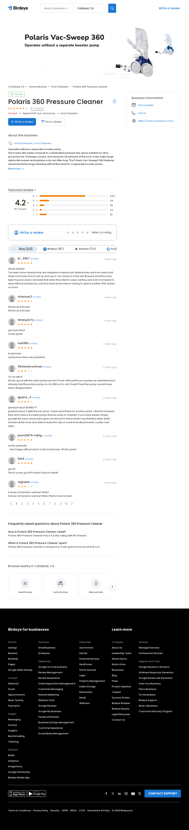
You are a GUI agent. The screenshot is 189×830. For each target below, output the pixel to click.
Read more (14, 168)
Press (115, 681)
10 (66, 504)
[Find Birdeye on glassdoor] (140, 793)
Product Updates (121, 686)
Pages (11, 664)
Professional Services (151, 653)
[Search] (112, 8)
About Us (117, 647)
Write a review (169, 8)
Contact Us (118, 719)
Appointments (16, 694)
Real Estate (85, 692)
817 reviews (37, 108)
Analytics (13, 760)
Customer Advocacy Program (155, 711)
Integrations (15, 766)
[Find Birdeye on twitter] (112, 793)
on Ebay (34, 258)
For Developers (147, 694)
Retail (82, 697)
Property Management (92, 681)
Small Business (47, 647)
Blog (114, 675)
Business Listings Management (56, 722)
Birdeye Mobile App (19, 777)
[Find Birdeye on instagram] (126, 793)
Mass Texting (15, 700)
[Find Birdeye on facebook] (106, 793)
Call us (142, 113)
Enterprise (44, 653)
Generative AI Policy (98, 810)
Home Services (38, 86)
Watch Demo (119, 658)
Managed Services (149, 647)
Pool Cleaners (59, 86)
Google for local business (52, 666)
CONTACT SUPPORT (162, 793)
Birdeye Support (148, 700)
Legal (82, 675)
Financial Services (89, 658)
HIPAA (73, 810)
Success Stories (121, 697)
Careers (116, 692)
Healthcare (85, 664)
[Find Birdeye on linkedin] (119, 793)
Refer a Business (148, 705)
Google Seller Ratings (20, 669)
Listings (12, 647)
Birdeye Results (120, 708)
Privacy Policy (40, 810)
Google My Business (49, 711)
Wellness (84, 703)
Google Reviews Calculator (154, 666)
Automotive (86, 647)
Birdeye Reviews (121, 703)
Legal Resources (121, 714)
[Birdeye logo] (18, 8)
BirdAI (11, 755)
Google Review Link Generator (156, 678)
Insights (12, 730)
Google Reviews (47, 705)
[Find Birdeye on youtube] (133, 793)
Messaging (14, 719)
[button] (71, 503)
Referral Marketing (48, 694)
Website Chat (46, 700)
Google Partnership (19, 772)
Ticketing (13, 741)
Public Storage (87, 686)
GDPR (65, 810)
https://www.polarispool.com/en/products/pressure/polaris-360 (157, 121)
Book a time (119, 664)
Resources (118, 669)
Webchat (13, 683)
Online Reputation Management (56, 683)
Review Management (50, 672)
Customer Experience (50, 728)
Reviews (12, 653)
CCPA (82, 810)
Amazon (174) (87, 249)
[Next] (112, 586)
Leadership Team (122, 653)
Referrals (13, 658)
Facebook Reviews (48, 716)
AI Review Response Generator (156, 672)
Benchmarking (16, 736)
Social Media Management (53, 733)
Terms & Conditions (19, 810)
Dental (83, 653)
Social (11, 689)
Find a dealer (53, 122)
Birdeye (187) (56, 249)
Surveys (12, 725)
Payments (14, 705)
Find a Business (147, 689)
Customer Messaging (50, 689)
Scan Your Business (150, 683)
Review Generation (49, 678)
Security (55, 810)
